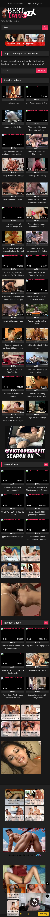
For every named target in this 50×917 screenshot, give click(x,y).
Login (29, 3)
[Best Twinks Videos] (20, 13)
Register (38, 3)
